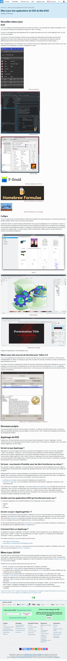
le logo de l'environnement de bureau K (21, 657)
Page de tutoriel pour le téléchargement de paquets (30, 591)
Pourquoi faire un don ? (24, 610)
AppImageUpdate (41, 486)
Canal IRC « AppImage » (24, 548)
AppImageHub (13, 518)
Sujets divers (31, 632)
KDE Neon (5, 634)
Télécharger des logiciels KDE (44, 631)
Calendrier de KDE (57, 632)
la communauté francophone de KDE (31, 656)
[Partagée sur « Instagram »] (47, 648)
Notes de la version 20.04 (8, 591)
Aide (42, 628)
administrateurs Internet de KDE (32, 654)
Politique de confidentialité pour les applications (46, 640)
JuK (45, 573)
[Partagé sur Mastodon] (23, 648)
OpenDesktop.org (29, 523)
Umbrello (15, 568)
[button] (59, 1)
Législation (57, 657)
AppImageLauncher (8, 480)
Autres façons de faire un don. (17, 617)
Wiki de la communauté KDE (46, 626)
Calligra (3, 219)
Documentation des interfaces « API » (20, 626)
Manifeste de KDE (57, 634)
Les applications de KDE (8, 627)
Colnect (54, 366)
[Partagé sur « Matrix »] (20, 648)
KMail (11, 582)
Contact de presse (32, 630)
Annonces (3, 7)
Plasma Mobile (6, 632)
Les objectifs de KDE (20, 630)
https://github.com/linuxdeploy (11, 541)
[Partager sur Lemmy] (36, 648)
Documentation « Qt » (20, 628)
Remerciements (31, 634)
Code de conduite (45, 633)
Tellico (2, 358)
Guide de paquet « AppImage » (13, 546)
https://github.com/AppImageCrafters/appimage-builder (18, 543)
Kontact (32, 586)
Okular (40, 570)
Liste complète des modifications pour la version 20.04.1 (26, 592)
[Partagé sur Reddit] (33, 648)
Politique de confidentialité (44, 636)
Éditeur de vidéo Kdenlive (12, 575)
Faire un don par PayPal (26, 614)
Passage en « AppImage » (10, 482)
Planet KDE (30, 629)
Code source (18, 632)
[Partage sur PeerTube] (41, 648)
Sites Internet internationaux (56, 637)
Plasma (4, 625)
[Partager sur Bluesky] (26, 648)
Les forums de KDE (32, 627)
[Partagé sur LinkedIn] (31, 648)
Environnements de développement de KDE (8, 629)
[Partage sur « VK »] (44, 648)
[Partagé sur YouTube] (39, 648)
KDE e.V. (55, 627)
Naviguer (49, 617)
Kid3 (2, 27)
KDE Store (55, 625)
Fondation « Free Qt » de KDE (58, 629)
